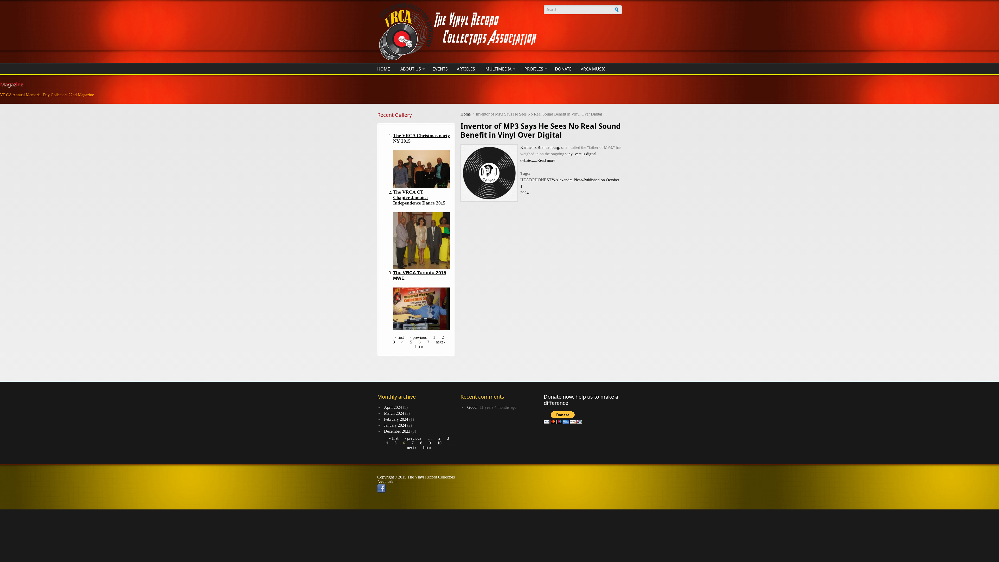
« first (399, 337)
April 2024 (393, 407)
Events (440, 69)
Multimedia (498, 69)
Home (383, 69)
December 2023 (397, 431)
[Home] (458, 31)
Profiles (533, 69)
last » (419, 346)
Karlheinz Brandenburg (539, 147)
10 (439, 443)
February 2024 (396, 419)
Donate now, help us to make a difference (581, 399)
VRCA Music (593, 69)
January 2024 (395, 425)
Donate (563, 69)
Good (473, 407)
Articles (466, 69)
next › (440, 342)
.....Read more (543, 160)
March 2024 (394, 413)
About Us (410, 69)
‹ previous (418, 337)
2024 (524, 192)
